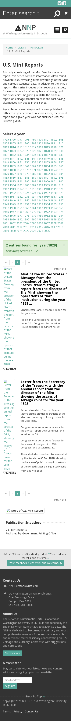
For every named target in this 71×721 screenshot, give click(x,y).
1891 (47, 177)
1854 (40, 162)
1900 (47, 181)
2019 (6, 231)
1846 (47, 158)
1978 (26, 215)
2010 (6, 227)
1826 (33, 151)
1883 (54, 174)
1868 (13, 170)
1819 (47, 147)
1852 (26, 162)
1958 (13, 208)
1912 (6, 189)
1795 (6, 139)
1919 (54, 189)
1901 (54, 181)
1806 (19, 143)
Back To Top (34, 696)
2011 (13, 227)
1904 (13, 185)
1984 (60, 215)
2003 (19, 223)
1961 (33, 208)
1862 (33, 166)
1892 (54, 177)
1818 (40, 147)
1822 (6, 151)
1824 (19, 151)
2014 (33, 227)
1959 (19, 208)
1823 (13, 151)
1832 (13, 155)
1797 (19, 139)
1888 (26, 177)
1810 (47, 143)
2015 (40, 227)
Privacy (17, 711)
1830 (60, 151)
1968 (19, 212)
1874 (54, 170)
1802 (54, 139)
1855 (47, 162)
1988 (6, 219)
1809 (40, 143)
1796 (13, 139)
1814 (13, 147)
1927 (47, 193)
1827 (40, 151)
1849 (6, 162)
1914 (19, 189)
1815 (19, 147)
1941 (19, 200)
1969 (26, 212)
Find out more (12, 653)
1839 (60, 155)
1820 (54, 147)
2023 (33, 231)
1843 (26, 158)
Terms (7, 711)
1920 (60, 189)
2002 (13, 223)
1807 (26, 143)
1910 (54, 185)
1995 (26, 219)
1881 (40, 174)
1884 (60, 174)
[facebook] (64, 3)
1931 (13, 196)
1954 (47, 204)
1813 (6, 147)
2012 (19, 227)
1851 (19, 162)
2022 (26, 231)
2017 (54, 227)
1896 (19, 181)
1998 (47, 219)
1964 (54, 208)
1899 (40, 181)
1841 (13, 158)
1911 (60, 185)
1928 (54, 193)
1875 (60, 170)
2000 (60, 219)
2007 (47, 223)
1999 (54, 219)
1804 (6, 143)
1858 (6, 166)
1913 (13, 189)
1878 (19, 174)
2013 (26, 227)
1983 (54, 215)
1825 (26, 151)
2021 (19, 231)
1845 (40, 158)
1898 (33, 181)
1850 (13, 162)
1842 (19, 158)
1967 (13, 212)
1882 (47, 174)
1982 (47, 215)
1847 (54, 158)
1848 (60, 158)
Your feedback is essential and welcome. (34, 563)
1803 (60, 139)
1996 (33, 219)
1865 (54, 166)
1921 (6, 193)
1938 (60, 196)
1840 (6, 158)
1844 (33, 158)
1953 (40, 204)
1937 (54, 196)
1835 (33, 155)
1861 (26, 166)
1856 (54, 162)
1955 (54, 204)
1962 (40, 208)
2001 (6, 223)
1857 (60, 162)
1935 (40, 196)
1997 (40, 219)
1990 (13, 219)
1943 (33, 200)
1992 (19, 219)
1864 (47, 166)
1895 (13, 181)
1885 (6, 177)
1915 (26, 189)
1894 (6, 181)
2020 (13, 231)
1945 (47, 200)
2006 (40, 223)
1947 (60, 200)
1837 (47, 155)
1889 (33, 177)
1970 (33, 212)
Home (9, 47)
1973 (54, 212)
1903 (6, 185)
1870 (26, 170)
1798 (26, 139)
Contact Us (31, 711)
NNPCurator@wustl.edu (23, 586)
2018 (60, 227)
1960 (26, 208)
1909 (47, 185)
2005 (33, 223)
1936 (47, 196)
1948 (6, 204)
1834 (26, 155)
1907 (33, 185)
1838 (54, 155)
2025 (47, 231)
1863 (40, 166)
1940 (13, 200)
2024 (40, 231)
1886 (13, 177)
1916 (33, 189)
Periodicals (37, 47)
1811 (54, 143)
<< (6, 262)
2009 (60, 223)
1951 (26, 204)
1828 (47, 151)
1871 (33, 170)
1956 (60, 204)
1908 (40, 185)
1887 (19, 177)
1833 (19, 155)
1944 (40, 200)
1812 (60, 143)
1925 (33, 193)
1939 (6, 200)
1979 (33, 215)
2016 (47, 227)
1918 (47, 189)
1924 (26, 193)
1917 (40, 189)
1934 (33, 196)
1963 (47, 208)
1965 (60, 208)
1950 (19, 204)
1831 (6, 155)
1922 (13, 193)
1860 (19, 166)
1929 (60, 193)
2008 (54, 223)
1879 (26, 174)
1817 (33, 147)
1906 (26, 185)
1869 (19, 170)
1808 (33, 143)
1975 (6, 215)
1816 (26, 147)
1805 (13, 143)
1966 (6, 212)
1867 (6, 170)
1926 (40, 193)
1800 (40, 139)
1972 (47, 212)
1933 (26, 196)
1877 (13, 174)
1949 (13, 204)
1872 (40, 170)
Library (22, 47)
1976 (13, 215)
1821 (60, 147)
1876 (6, 174)
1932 (19, 196)
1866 (60, 166)
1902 (60, 181)
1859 (13, 166)
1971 (40, 212)
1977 (19, 215)
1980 (40, 215)
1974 (60, 212)
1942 (26, 200)
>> (28, 262)
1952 (33, 204)
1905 (19, 185)
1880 (33, 174)
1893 (60, 177)
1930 (6, 196)
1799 (33, 139)
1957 (6, 208)
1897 (26, 181)
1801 (47, 139)
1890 (40, 177)
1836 (40, 155)
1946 (54, 200)
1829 (54, 151)
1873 (47, 170)
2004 (26, 223)
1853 (33, 162)
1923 (19, 193)
